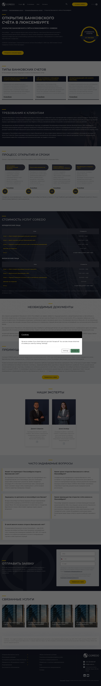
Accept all (75, 350)
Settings (65, 350)
